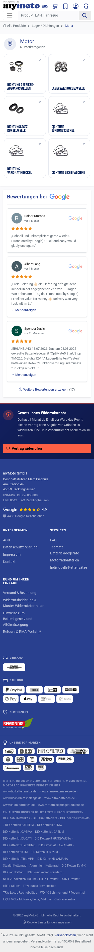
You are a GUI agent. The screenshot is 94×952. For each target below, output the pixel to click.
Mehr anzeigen (25, 310)
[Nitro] (46, 759)
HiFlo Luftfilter (48, 879)
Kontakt (9, 562)
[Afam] (9, 751)
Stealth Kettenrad (15, 865)
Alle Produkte (16, 26)
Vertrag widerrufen (27, 448)
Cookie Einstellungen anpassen (49, 922)
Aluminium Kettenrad (44, 865)
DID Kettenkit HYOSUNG (19, 845)
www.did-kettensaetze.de (19, 791)
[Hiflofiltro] (51, 751)
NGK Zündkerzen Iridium (19, 879)
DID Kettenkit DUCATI (17, 838)
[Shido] (65, 759)
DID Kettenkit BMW (49, 825)
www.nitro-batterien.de (59, 798)
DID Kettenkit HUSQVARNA (53, 838)
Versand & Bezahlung (19, 593)
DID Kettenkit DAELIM (49, 832)
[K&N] (78, 751)
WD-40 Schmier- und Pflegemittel (62, 892)
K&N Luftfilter (70, 879)
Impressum (12, 554)
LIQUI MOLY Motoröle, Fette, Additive (27, 899)
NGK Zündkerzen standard (44, 872)
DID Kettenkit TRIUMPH (18, 859)
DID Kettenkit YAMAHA (52, 859)
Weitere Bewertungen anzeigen (49, 389)
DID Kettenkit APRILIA (19, 825)
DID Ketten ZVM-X (74, 865)
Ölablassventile (64, 899)
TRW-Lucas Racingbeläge (20, 892)
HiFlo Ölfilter (11, 886)
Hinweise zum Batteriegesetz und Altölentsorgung (17, 619)
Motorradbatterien (64, 560)
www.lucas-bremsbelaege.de (22, 798)
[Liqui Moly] (20, 759)
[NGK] (8, 759)
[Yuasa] (32, 759)
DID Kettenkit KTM (15, 852)
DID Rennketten (13, 872)
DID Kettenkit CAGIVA (17, 832)
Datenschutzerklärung (20, 547)
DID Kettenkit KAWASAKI (55, 845)
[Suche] (85, 16)
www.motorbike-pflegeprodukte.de (61, 805)
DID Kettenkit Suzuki (44, 852)
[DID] (26, 751)
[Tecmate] (12, 768)
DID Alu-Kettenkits (45, 818)
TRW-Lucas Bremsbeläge (39, 886)
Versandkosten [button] (65, 935)
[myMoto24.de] (21, 5)
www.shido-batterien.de (19, 805)
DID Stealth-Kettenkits (74, 818)
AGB (6, 540)
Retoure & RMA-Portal (20, 632)
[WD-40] (41, 768)
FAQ (53, 540)
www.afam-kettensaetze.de (57, 791)
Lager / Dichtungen (45, 26)
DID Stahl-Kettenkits (16, 818)
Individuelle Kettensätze (68, 567)
